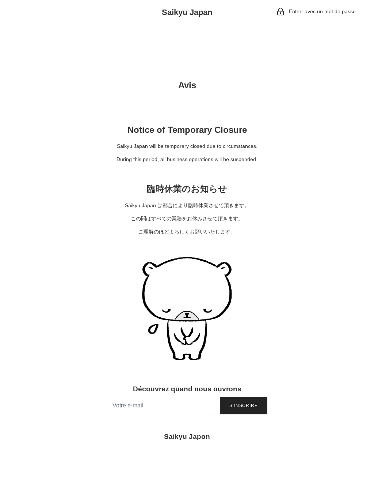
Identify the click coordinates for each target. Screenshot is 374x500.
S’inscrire (243, 405)
